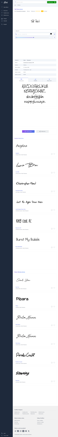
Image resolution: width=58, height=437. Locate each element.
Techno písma (41, 413)
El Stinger (18, 192)
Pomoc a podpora (40, 420)
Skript (25, 60)
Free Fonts (16, 422)
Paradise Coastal (19, 361)
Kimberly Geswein (19, 210)
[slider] (33, 37)
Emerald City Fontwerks (21, 11)
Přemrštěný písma (34, 412)
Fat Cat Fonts (19, 173)
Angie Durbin (19, 154)
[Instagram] (21, 431)
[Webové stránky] (33, 62)
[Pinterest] (26, 431)
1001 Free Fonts (17, 420)
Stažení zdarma (29, 131)
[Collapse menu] (2, 2)
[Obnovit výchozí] (52, 37)
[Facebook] (18, 431)
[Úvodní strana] (15, 5)
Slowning (17, 380)
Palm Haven (18, 324)
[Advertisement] (35, 50)
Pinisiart (18, 382)
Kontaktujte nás (39, 423)
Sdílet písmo (43, 131)
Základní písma (17, 412)
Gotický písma (16, 413)
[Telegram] (15, 431)
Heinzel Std (18, 288)
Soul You (17, 287)
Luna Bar (17, 171)
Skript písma (33, 413)
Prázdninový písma (25, 413)
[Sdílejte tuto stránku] (54, 37)
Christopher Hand (19, 190)
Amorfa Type (18, 326)
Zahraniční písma (41, 412)
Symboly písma (25, 412)
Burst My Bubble (19, 246)
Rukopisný (29, 60)
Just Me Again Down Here (21, 209)
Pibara (17, 305)
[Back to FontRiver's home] (5, 2)
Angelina (17, 153)
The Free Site (16, 423)
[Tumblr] (23, 431)
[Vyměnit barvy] (55, 34)
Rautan (18, 307)
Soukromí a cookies (40, 422)
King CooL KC (18, 227)
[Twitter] (29, 431)
